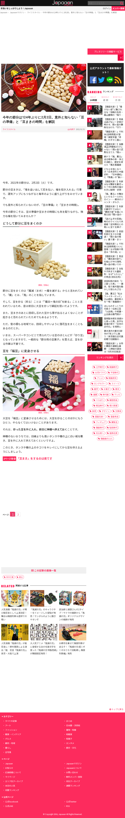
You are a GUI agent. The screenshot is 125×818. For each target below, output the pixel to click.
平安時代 (114, 372)
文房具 (118, 411)
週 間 (105, 99)
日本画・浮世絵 (73, 725)
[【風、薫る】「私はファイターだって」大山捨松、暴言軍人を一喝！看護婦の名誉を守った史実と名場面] (94, 297)
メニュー (3, 3)
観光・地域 (10, 743)
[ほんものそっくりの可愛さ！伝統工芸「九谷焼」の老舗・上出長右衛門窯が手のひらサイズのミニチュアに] (94, 310)
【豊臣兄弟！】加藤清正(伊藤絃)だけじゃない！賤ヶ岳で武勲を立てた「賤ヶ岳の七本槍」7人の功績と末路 (113, 150)
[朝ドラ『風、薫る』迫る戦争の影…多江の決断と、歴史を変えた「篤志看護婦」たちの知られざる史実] (94, 160)
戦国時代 (113, 367)
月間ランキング (12, 790)
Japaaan (62, 3)
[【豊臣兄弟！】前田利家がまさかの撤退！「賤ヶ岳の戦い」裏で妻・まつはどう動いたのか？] (94, 235)
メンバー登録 (118, 8)
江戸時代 (100, 367)
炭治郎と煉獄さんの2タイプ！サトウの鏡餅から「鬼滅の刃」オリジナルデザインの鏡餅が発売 (72, 614)
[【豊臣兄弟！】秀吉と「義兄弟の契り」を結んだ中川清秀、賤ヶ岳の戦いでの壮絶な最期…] (94, 260)
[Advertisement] (43, 39)
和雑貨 (69, 734)
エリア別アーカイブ (14, 781)
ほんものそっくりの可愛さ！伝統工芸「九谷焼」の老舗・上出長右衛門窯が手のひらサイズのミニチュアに (113, 312)
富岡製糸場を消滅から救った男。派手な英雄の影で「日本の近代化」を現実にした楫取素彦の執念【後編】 (113, 325)
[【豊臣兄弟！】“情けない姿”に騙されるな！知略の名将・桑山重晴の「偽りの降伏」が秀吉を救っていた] (94, 110)
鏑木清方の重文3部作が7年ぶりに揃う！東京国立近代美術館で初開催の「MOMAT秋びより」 (114, 336)
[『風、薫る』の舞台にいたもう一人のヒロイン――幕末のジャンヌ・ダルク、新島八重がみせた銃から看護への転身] (94, 197)
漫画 (95, 394)
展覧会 (114, 422)
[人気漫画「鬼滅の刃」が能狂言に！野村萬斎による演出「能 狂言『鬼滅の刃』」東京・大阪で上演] (14, 632)
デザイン (106, 411)
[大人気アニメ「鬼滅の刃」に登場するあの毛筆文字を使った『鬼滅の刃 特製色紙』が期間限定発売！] (43, 632)
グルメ (8, 738)
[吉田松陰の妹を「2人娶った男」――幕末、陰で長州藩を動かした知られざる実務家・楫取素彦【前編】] (94, 285)
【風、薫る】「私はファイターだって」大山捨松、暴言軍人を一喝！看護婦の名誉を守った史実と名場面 (113, 300)
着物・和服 (71, 729)
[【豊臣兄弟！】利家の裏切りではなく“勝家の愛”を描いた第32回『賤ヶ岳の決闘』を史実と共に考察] (94, 210)
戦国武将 (112, 378)
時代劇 (106, 394)
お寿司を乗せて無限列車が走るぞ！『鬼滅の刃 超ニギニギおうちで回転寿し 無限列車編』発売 (72, 648)
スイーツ (115, 383)
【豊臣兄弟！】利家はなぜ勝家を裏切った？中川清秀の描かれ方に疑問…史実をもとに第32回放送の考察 (113, 188)
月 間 (118, 99)
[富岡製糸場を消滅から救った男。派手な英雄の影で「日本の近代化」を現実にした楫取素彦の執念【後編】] (94, 322)
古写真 (8, 752)
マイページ (10, 776)
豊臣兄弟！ (100, 416)
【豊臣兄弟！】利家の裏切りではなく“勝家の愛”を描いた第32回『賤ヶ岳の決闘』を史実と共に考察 (113, 213)
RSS (118, 79)
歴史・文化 (71, 747)
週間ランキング (73, 785)
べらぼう (100, 400)
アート (8, 725)
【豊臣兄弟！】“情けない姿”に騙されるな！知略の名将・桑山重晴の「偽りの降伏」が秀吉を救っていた (113, 113)
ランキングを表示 (104, 357)
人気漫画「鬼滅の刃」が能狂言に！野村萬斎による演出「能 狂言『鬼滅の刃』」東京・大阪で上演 (14, 648)
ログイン (107, 8)
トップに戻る (117, 709)
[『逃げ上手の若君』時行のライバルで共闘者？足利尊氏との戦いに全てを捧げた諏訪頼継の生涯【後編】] (94, 222)
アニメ (100, 378)
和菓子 (69, 738)
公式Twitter (101, 79)
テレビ (117, 394)
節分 (21, 577)
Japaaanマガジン (17, 12)
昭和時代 (113, 427)
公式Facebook (93, 79)
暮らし (8, 747)
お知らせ (9, 767)
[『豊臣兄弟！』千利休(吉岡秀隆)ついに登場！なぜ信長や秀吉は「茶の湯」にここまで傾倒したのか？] (94, 247)
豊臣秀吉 (114, 416)
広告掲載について (13, 772)
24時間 (93, 99)
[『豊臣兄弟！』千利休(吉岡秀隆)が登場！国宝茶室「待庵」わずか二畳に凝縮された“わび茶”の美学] (94, 135)
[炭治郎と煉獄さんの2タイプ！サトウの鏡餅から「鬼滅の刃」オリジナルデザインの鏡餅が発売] (72, 599)
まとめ (69, 720)
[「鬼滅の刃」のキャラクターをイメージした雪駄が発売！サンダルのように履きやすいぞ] (43, 599)
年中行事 (10, 577)
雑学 (96, 389)
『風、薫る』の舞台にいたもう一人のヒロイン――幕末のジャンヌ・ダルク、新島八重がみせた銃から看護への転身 (113, 200)
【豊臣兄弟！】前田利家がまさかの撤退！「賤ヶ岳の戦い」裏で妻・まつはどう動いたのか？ (113, 237)
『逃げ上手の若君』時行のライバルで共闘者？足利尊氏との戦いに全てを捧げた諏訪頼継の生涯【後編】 (113, 225)
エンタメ (70, 743)
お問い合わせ (72, 772)
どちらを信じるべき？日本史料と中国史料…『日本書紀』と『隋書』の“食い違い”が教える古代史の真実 (113, 175)
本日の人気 (10, 785)
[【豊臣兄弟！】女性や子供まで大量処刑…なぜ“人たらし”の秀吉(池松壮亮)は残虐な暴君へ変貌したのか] (94, 272)
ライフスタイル (33, 12)
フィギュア (101, 422)
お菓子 (107, 389)
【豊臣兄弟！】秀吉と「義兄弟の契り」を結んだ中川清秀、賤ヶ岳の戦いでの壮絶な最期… (113, 262)
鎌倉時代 (100, 427)
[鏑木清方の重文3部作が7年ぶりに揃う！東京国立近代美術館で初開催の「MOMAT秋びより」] (94, 334)
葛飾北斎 (113, 433)
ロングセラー (100, 383)
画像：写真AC (43, 285)
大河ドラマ (100, 372)
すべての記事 (11, 720)
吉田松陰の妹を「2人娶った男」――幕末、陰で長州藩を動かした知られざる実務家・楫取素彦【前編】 (113, 287)
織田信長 (113, 400)
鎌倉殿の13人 (107, 438)
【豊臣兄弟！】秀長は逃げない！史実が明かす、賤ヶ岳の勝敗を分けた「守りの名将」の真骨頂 (113, 124)
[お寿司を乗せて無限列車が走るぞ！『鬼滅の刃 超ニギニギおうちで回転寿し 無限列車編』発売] (72, 632)
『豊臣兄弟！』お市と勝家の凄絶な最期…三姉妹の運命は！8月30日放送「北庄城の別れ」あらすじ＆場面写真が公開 (113, 351)
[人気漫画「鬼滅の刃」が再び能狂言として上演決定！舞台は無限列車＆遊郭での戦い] (14, 599)
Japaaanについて (74, 767)
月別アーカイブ (73, 781)
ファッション (11, 729)
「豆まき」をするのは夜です (28, 458)
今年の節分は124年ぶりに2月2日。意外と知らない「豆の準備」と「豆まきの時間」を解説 (80, 12)
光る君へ (100, 433)
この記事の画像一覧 (45, 570)
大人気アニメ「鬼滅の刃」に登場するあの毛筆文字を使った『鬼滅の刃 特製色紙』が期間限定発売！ (43, 648)
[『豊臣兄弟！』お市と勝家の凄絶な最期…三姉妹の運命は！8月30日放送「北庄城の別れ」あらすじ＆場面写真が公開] (94, 347)
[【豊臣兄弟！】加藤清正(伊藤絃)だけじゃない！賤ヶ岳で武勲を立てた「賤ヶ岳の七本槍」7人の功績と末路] (94, 148)
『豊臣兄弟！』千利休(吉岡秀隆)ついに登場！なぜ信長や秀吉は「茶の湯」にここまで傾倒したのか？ (113, 250)
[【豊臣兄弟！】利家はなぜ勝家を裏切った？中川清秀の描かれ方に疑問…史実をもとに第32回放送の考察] (94, 185)
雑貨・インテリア (13, 734)
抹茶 (94, 411)
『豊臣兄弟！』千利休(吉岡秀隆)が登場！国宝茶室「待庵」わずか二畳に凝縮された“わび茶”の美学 (113, 138)
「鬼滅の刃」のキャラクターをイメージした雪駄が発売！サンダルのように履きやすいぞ (43, 614)
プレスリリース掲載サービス (108, 51)
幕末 (117, 389)
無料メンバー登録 (74, 776)
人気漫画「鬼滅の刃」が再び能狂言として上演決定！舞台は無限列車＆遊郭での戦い (14, 614)
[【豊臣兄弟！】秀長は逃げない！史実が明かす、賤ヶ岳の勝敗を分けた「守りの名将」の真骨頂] (94, 123)
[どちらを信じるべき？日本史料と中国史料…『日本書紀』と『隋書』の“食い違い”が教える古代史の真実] (94, 173)
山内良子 (71, 129)
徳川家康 (113, 405)
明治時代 (100, 405)
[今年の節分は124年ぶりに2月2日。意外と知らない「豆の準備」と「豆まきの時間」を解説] (43, 88)
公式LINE (109, 79)
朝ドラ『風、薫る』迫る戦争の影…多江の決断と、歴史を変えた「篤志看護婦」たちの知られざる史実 (113, 163)
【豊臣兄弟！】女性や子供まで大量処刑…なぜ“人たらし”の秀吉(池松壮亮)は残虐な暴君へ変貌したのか (113, 275)
